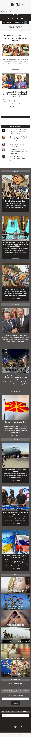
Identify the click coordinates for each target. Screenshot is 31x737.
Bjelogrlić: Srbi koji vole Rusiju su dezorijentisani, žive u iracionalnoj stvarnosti (15, 38)
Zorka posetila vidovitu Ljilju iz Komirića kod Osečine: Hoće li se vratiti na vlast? (18, 151)
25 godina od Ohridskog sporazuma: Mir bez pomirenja (15, 423)
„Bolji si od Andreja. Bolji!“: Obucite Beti (15, 289)
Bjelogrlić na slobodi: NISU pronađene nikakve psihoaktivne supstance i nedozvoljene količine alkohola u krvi (16, 94)
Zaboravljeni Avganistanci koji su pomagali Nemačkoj (15, 470)
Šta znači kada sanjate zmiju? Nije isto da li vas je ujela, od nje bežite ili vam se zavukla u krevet (20, 131)
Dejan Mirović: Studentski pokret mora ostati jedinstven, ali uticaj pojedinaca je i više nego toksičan (15, 377)
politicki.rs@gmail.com (15, 683)
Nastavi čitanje (15, 67)
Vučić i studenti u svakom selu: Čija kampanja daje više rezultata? (15, 513)
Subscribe (15, 720)
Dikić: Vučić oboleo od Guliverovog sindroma (15, 201)
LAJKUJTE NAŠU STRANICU (15, 117)
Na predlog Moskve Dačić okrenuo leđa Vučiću (15, 335)
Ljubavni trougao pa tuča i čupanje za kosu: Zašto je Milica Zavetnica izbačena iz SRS (19, 139)
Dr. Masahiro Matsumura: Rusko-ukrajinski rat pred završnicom (15, 556)
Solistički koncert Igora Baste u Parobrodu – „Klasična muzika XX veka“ (18, 158)
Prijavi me (15, 703)
